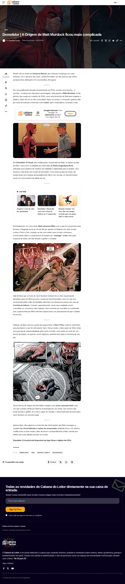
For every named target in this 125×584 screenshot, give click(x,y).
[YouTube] (12, 568)
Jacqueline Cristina (14, 40)
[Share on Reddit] (113, 40)
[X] (8, 568)
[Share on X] (105, 40)
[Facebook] (3, 568)
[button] (4, 2)
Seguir (70, 113)
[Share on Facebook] (102, 40)
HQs (6, 30)
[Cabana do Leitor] (13, 2)
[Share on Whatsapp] (109, 40)
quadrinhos (57, 452)
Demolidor (24, 452)
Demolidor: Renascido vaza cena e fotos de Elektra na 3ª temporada (47, 211)
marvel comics (43, 452)
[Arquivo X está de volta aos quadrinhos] (26, 200)
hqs (33, 452)
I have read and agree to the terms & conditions (25, 515)
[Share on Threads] (6, 100)
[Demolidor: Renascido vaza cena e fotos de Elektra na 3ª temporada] (47, 200)
